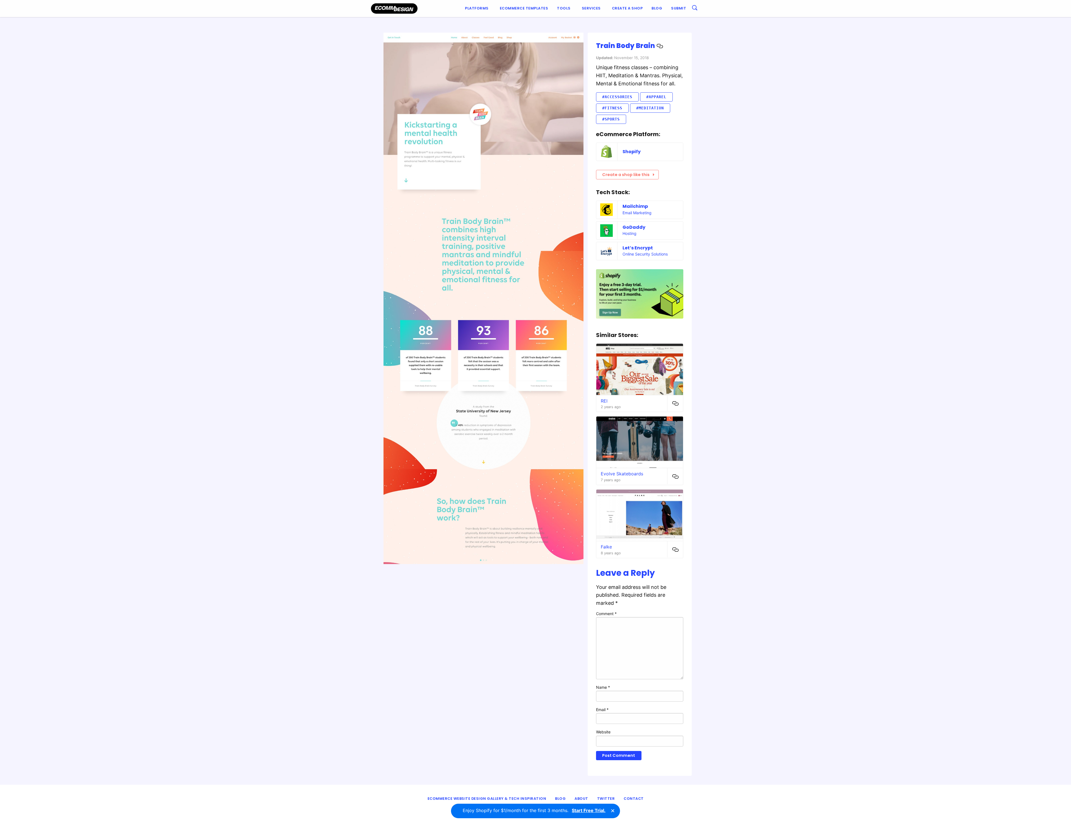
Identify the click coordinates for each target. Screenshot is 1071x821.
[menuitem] (477, 8)
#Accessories (617, 97)
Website (603, 731)
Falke (606, 547)
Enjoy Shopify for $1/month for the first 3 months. (534, 810)
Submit (678, 8)
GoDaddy (634, 227)
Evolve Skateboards (622, 473)
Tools (564, 8)
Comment (606, 613)
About (581, 798)
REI (604, 401)
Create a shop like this (626, 174)
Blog (657, 8)
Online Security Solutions (645, 254)
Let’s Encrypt (638, 248)
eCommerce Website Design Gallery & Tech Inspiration (487, 798)
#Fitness (612, 108)
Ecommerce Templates (524, 8)
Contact (634, 798)
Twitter (606, 798)
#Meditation (650, 108)
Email (602, 709)
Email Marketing (637, 212)
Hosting (629, 233)
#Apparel (656, 97)
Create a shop (627, 8)
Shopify (632, 151)
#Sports (611, 119)
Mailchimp (635, 206)
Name (603, 687)
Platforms (477, 8)
